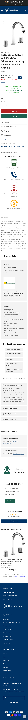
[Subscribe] (23, 698)
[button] (22, 9)
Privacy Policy (7, 636)
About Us (6, 619)
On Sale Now (7, 674)
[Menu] (1, 9)
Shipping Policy (7, 629)
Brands (5, 657)
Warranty (10, 359)
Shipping (3, 82)
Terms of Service (8, 640)
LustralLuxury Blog (8, 677)
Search (5, 654)
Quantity (3, 102)
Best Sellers (6, 667)
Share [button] (4, 140)
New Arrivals (7, 671)
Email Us (10, 501)
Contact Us (6, 643)
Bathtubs (6, 660)
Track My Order (7, 626)
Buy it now (14, 116)
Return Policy (7, 633)
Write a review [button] (14, 521)
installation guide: (18, 454)
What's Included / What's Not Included (14, 370)
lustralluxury (15, 716)
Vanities (5, 664)
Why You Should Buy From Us (11, 623)
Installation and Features (11, 364)
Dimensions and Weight (14, 354)
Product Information (13, 350)
